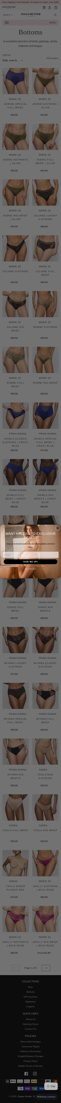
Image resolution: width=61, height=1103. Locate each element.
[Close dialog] (57, 528)
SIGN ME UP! (30, 562)
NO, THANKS (30, 569)
